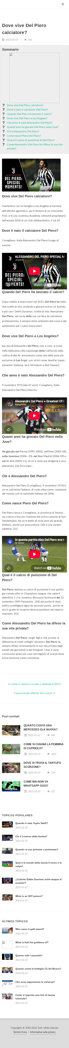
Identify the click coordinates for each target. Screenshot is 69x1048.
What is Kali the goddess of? (32, 942)
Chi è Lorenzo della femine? (31, 836)
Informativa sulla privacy (42, 1032)
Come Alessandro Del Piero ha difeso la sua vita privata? (35, 146)
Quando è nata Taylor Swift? (31, 823)
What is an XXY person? (29, 896)
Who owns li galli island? (29, 929)
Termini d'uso (20, 1032)
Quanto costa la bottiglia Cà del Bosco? (38, 968)
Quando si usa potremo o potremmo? (36, 849)
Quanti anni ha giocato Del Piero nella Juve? (33, 127)
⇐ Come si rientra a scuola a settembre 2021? (34, 684)
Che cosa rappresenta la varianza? (35, 982)
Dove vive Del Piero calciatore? (25, 105)
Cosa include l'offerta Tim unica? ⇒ (34, 693)
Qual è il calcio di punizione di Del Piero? (31, 140)
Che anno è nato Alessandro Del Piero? (29, 122)
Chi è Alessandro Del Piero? (23, 131)
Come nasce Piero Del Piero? (24, 135)
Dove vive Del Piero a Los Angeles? (27, 118)
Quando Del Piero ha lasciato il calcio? (29, 114)
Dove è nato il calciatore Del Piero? (27, 109)
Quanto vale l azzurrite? (29, 955)
